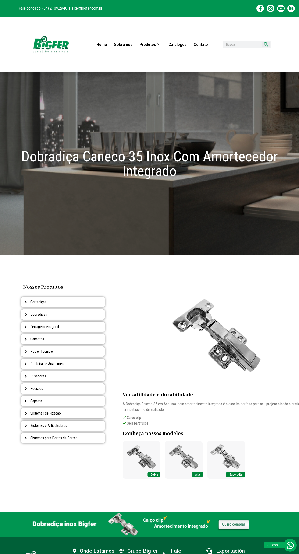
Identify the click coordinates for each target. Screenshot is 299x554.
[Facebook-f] (260, 8)
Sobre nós (123, 44)
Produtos (147, 44)
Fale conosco (275, 545)
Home (101, 44)
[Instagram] (270, 8)
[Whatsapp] (290, 545)
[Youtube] (281, 8)
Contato (201, 44)
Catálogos (177, 44)
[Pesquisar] (266, 44)
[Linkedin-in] (291, 8)
